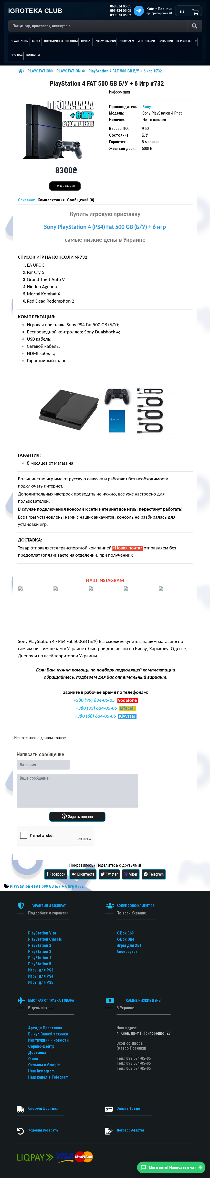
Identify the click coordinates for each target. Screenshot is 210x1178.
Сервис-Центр (41, 1046)
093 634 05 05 (120, 11)
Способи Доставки (43, 1108)
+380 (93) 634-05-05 (96, 708)
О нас (33, 1058)
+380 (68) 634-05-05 (95, 716)
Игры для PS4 (40, 976)
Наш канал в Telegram (48, 1077)
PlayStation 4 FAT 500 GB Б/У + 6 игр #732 (125, 71)
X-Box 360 (125, 933)
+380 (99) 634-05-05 (94, 700)
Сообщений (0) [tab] (80, 200)
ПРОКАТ (86, 41)
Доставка (37, 1052)
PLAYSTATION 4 (70, 71)
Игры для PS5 (40, 982)
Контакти (33, 54)
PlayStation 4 (39, 957)
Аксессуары (128, 951)
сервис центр (186, 41)
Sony (146, 106)
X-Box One (125, 939)
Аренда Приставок (45, 1027)
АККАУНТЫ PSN (106, 41)
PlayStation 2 (39, 945)
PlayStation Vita (42, 933)
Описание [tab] (26, 200)
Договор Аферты (130, 1130)
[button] (171, 1167)
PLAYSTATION (39, 71)
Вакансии (166, 41)
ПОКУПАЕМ (127, 41)
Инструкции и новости (48, 1040)
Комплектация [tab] (51, 200)
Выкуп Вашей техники (48, 1034)
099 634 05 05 (120, 15)
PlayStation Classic (45, 939)
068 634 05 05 (120, 6)
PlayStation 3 (39, 951)
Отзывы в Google (44, 1064)
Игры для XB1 (129, 945)
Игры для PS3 (40, 970)
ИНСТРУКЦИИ (146, 41)
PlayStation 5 (39, 963)
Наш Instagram (41, 1071)
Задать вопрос (80, 816)
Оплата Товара (129, 1108)
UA (182, 12)
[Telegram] (139, 11)
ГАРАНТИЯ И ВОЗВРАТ (49, 906)
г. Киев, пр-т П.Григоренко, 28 (144, 1033)
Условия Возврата (43, 1130)
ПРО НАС (17, 54)
